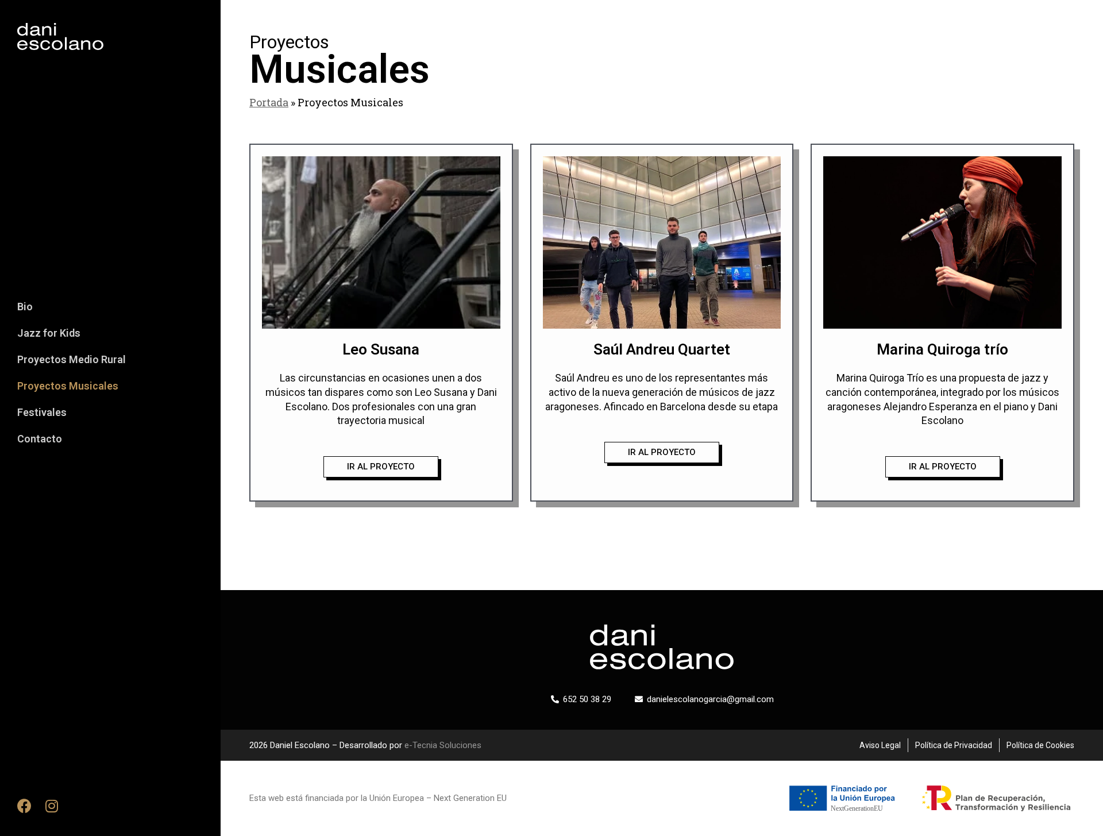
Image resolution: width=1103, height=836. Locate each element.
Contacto (39, 439)
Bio (25, 307)
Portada (268, 102)
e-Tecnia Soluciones (442, 745)
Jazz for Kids (48, 333)
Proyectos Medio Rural (71, 359)
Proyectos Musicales (67, 386)
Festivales (42, 412)
